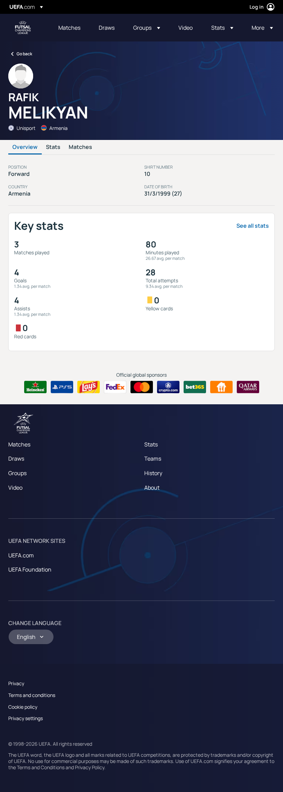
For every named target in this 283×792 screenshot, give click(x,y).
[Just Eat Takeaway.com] (221, 387)
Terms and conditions (31, 695)
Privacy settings (25, 718)
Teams (152, 458)
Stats (53, 147)
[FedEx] (115, 387)
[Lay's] (88, 387)
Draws (16, 458)
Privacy (16, 683)
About (151, 487)
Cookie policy (22, 707)
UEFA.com (21, 555)
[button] (147, 27)
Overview (25, 147)
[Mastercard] (141, 387)
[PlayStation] (62, 387)
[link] (69, 27)
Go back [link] (24, 54)
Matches (80, 147)
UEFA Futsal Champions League (22, 27)
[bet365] (195, 387)
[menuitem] (70, 27)
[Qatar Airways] (248, 387)
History (153, 473)
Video (15, 487)
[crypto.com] (168, 387)
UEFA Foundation (29, 569)
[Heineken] (35, 387)
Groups (17, 473)
